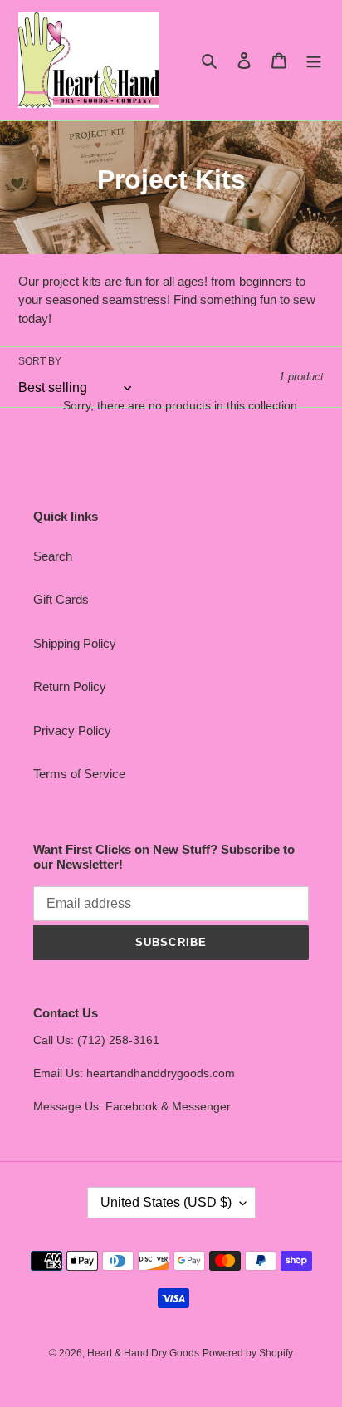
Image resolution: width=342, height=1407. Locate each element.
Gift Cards (61, 599)
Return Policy (69, 686)
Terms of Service (79, 774)
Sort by (39, 361)
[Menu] (313, 60)
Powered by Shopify (248, 1353)
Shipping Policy (74, 643)
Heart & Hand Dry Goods (143, 1353)
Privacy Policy (72, 730)
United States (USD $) (166, 1202)
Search (52, 556)
